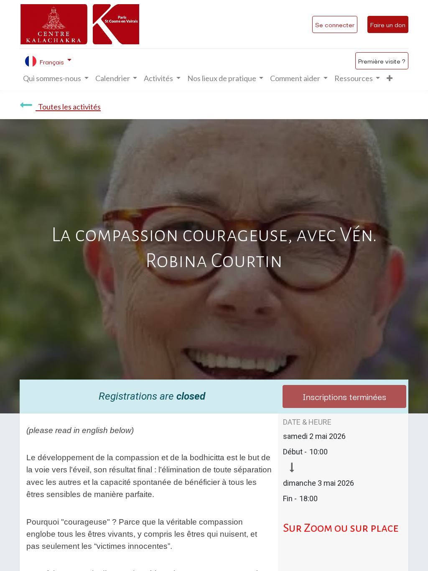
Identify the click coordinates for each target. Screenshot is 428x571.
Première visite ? (381, 61)
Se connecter (334, 24)
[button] (389, 78)
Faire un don (387, 24)
